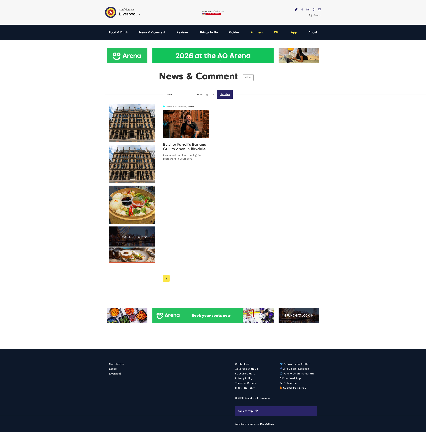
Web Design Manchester (247, 424)
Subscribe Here (245, 373)
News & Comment (152, 32)
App (294, 32)
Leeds (113, 368)
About (312, 32)
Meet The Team (245, 387)
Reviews (182, 32)
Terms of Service (246, 383)
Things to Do (209, 32)
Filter (248, 77)
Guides (234, 32)
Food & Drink (118, 32)
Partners (257, 32)
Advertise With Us (246, 368)
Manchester (116, 364)
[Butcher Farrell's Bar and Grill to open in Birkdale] (186, 132)
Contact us (242, 364)
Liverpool (115, 373)
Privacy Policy (244, 378)
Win (277, 32)
